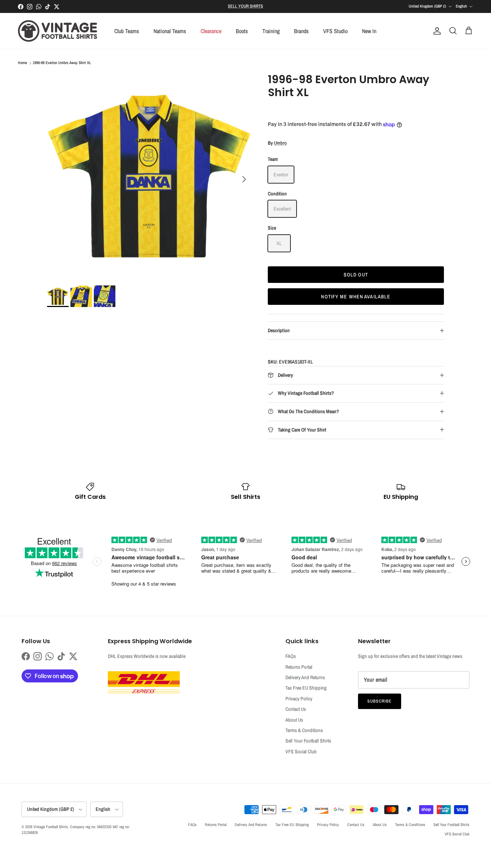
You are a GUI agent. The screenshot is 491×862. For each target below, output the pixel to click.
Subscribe (379, 701)
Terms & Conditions (304, 730)
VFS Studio (335, 31)
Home (22, 63)
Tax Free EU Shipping (306, 688)
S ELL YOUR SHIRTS (245, 6)
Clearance (211, 31)
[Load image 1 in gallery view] (149, 175)
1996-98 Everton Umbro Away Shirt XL (62, 63)
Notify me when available (355, 296)
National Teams (169, 31)
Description (279, 330)
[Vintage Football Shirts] (57, 31)
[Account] (435, 31)
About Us (294, 720)
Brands (301, 31)
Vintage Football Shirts (50, 826)
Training (271, 31)
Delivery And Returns (305, 677)
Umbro (280, 143)
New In (369, 31)
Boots (242, 31)
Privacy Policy (298, 698)
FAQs (290, 656)
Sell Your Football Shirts (308, 740)
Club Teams (126, 31)
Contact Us (295, 709)
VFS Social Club (301, 751)
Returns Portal (298, 667)
